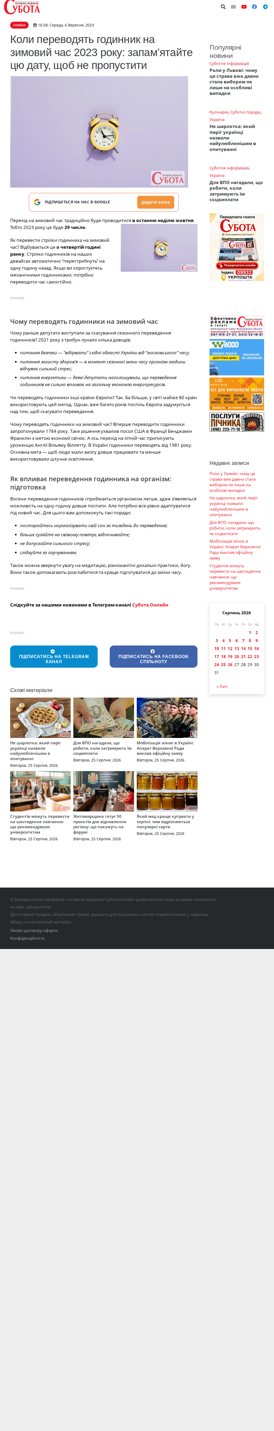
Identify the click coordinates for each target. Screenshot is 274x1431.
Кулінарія (219, 112)
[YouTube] (244, 6)
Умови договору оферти (34, 930)
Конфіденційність (27, 938)
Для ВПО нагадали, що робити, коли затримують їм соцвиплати (102, 748)
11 (223, 648)
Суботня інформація (229, 63)
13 (236, 648)
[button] (223, 6)
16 (256, 648)
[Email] (233, 6)
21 (243, 656)
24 (216, 664)
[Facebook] (254, 6)
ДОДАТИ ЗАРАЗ (156, 202)
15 (250, 648)
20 (236, 656)
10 (216, 648)
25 (223, 664)
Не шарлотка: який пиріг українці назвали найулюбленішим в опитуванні (35, 750)
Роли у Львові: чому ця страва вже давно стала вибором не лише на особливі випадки (234, 81)
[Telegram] (265, 6)
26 (230, 664)
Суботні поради (245, 112)
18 (223, 656)
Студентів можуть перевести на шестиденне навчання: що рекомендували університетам (39, 824)
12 (230, 648)
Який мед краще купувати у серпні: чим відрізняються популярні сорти (165, 821)
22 (250, 656)
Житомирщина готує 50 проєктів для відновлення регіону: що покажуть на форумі (99, 824)
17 (216, 656)
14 (243, 648)
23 (256, 656)
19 (230, 656)
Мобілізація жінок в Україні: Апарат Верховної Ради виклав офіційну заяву (165, 748)
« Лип (221, 686)
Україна (217, 119)
